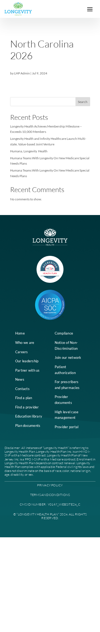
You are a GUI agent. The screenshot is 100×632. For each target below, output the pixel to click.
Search (82, 102)
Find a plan (23, 398)
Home (20, 333)
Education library (28, 416)
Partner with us (27, 370)
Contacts (22, 389)
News (19, 379)
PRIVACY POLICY (50, 485)
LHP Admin (22, 73)
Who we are (24, 342)
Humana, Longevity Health (28, 151)
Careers (21, 352)
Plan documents (28, 425)
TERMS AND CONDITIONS (50, 495)
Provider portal (67, 427)
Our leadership (27, 361)
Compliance (64, 333)
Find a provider (27, 407)
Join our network (68, 357)
